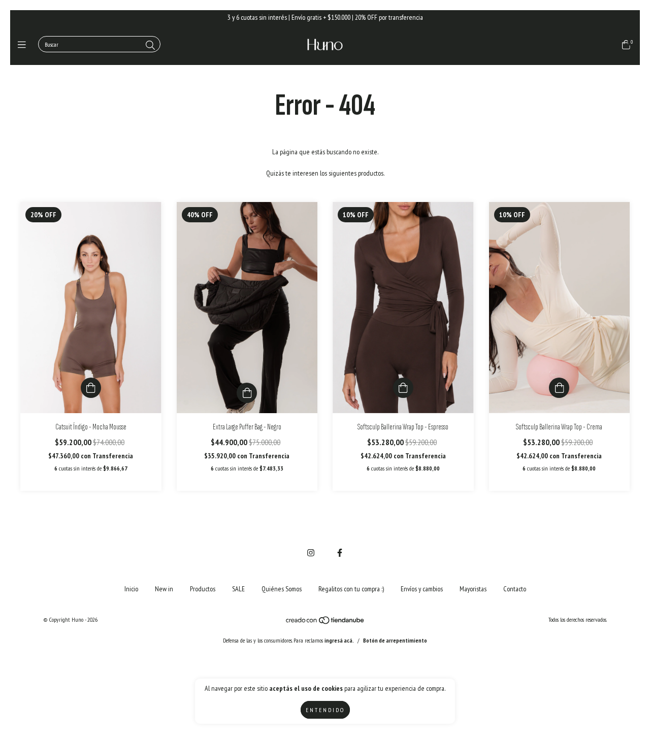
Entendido (325, 710)
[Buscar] (150, 45)
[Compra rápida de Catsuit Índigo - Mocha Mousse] (91, 388)
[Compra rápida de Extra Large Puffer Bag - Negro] (247, 393)
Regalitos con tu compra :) (351, 588)
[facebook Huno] (339, 553)
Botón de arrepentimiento (395, 640)
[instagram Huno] (310, 553)
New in (164, 588)
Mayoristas (473, 588)
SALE (238, 588)
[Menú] (24, 44)
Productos (202, 588)
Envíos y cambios (422, 588)
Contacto (514, 588)
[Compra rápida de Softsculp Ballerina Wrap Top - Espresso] (403, 388)
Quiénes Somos (282, 588)
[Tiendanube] (325, 622)
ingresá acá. (339, 640)
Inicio (131, 588)
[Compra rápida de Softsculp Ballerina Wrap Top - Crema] (559, 388)
